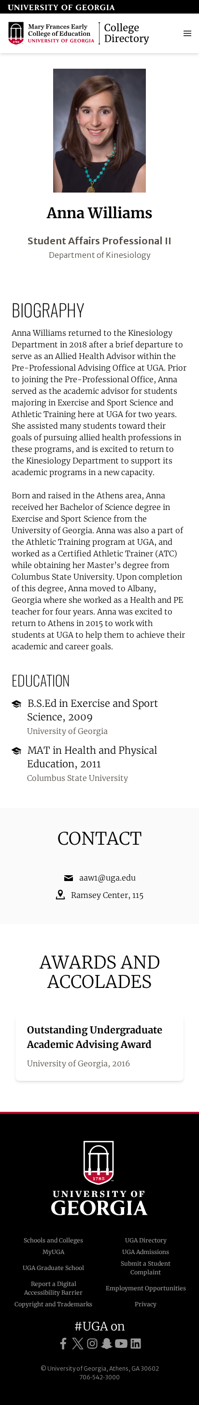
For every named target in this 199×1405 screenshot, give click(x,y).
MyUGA (53, 1252)
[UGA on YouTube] (121, 1343)
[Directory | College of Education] (80, 33)
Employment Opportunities (146, 1288)
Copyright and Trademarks (53, 1304)
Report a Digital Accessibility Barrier (53, 1288)
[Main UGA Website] (61, 6)
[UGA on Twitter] (78, 1343)
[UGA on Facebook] (63, 1343)
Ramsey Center (99, 895)
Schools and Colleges (53, 1240)
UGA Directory (146, 1240)
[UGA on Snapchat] (107, 1343)
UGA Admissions (145, 1252)
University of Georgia (99, 1178)
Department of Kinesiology (100, 255)
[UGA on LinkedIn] (135, 1343)
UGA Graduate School (53, 1267)
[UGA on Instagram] (92, 1343)
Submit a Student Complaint (146, 1268)
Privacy (145, 1304)
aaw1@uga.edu (107, 877)
